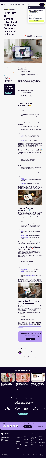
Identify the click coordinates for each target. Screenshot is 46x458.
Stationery (25, 443)
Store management (18, 444)
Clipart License (29, 454)
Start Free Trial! (36, 20)
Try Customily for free (23, 413)
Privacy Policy (35, 454)
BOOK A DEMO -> (35, 4)
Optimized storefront (18, 442)
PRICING (29, 4)
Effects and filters (19, 437)
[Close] (44, 1)
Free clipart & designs (18, 447)
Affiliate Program (41, 445)
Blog (39, 434)
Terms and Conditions (41, 455)
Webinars (40, 439)
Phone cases (26, 439)
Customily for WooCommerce (33, 443)
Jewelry (25, 436)
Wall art (25, 440)
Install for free (8, 92)
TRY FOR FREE (42, 4)
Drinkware (25, 437)
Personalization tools (18, 435)
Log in (17, 450)
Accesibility (22, 454)
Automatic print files (18, 439)
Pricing (17, 448)
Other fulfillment (34, 446)
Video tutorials (41, 437)
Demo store (41, 440)
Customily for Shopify (33, 438)
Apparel (25, 434)
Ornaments (25, 445)
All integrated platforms (33, 435)
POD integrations (34, 444)
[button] (12, 4)
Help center (41, 436)
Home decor (26, 442)
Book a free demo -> (38, 426)
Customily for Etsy (33, 440)
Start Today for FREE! (30, 339)
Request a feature (42, 442)
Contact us (40, 446)
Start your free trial (27, 426)
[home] (4, 4)
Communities (41, 443)
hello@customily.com (5, 437)
